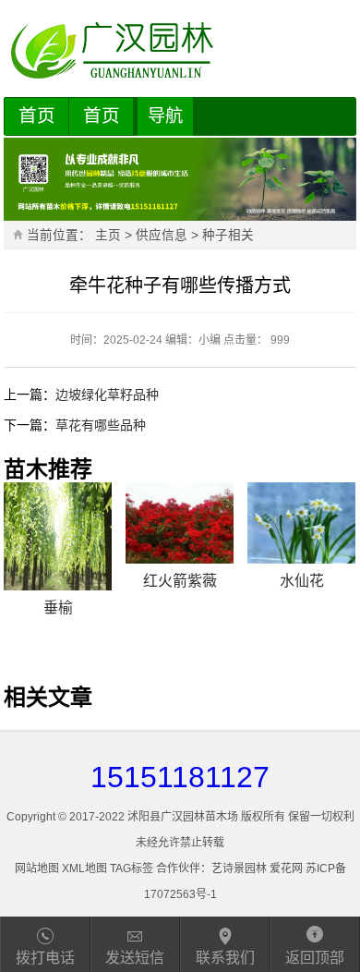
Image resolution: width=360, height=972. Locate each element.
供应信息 (161, 235)
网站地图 (37, 868)
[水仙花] (301, 523)
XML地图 (84, 868)
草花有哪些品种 (100, 425)
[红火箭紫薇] (180, 523)
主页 (108, 235)
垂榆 (58, 607)
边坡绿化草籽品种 (107, 394)
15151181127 (180, 777)
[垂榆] (58, 536)
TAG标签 (131, 868)
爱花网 (286, 868)
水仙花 (302, 581)
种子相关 (228, 235)
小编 (209, 340)
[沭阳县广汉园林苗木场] (179, 51)
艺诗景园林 (239, 868)
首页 (36, 115)
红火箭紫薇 (180, 581)
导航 (165, 116)
